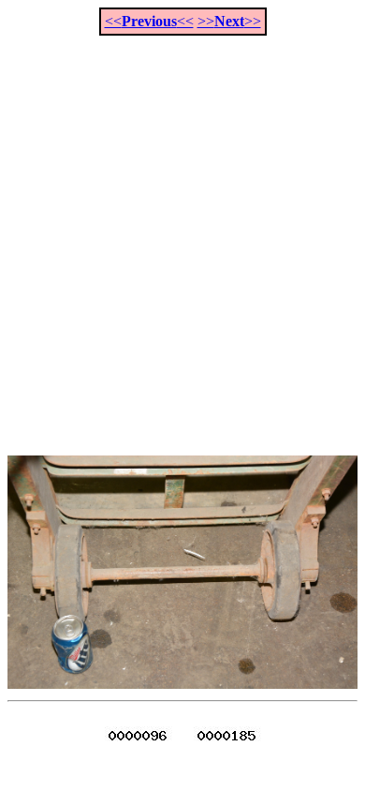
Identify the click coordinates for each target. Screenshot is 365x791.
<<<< (149, 21)
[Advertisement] (182, 235)
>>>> (229, 21)
